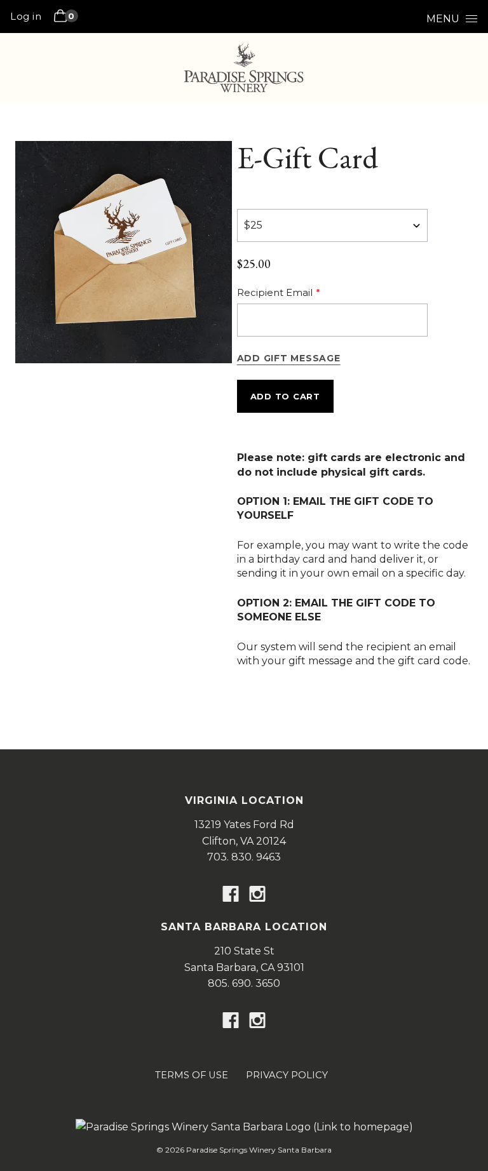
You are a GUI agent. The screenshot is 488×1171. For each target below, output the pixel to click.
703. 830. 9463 (244, 857)
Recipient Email (275, 292)
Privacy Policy (287, 1075)
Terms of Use (191, 1075)
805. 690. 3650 (244, 983)
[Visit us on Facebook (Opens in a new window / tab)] (230, 896)
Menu (442, 19)
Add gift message (289, 358)
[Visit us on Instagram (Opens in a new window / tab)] (257, 896)
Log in (25, 16)
